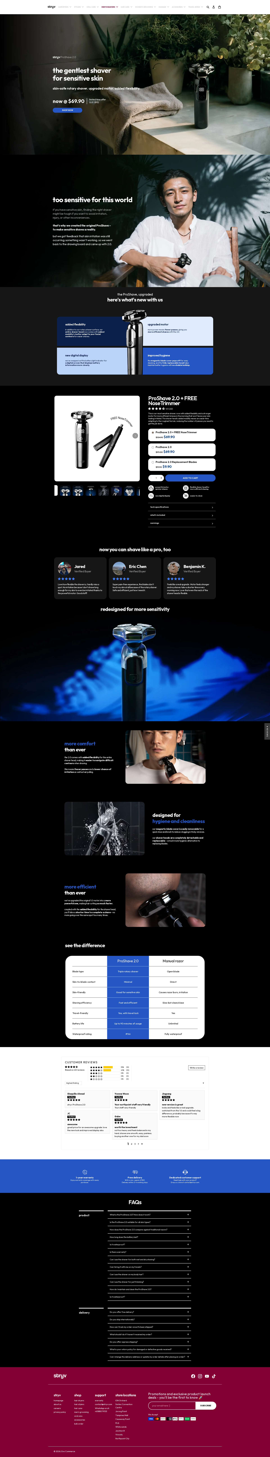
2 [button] (131, 1144)
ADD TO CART (190, 478)
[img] (87, 1099)
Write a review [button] (196, 1067)
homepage (58, 1400)
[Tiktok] (213, 1376)
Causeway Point (122, 1419)
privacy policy (60, 1412)
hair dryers (79, 1400)
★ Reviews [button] (267, 731)
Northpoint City (122, 1438)
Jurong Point (121, 1411)
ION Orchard (121, 1400)
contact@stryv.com (103, 1404)
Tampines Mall (121, 1415)
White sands (121, 1427)
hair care (78, 1408)
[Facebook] (193, 1376)
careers (57, 1408)
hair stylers (79, 1404)
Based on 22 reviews (75, 1069)
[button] (96, 1067)
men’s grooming (81, 1412)
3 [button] (135, 1144)
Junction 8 (120, 1431)
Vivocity (119, 1434)
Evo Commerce (68, 1451)
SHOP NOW (67, 110)
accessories (79, 1420)
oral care (78, 1416)
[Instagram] (200, 1376)
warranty (99, 1400)
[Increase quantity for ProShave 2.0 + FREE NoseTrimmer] (161, 478)
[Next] (135, 436)
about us (57, 1404)
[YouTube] (206, 1376)
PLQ (117, 1423)
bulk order (78, 1423)
